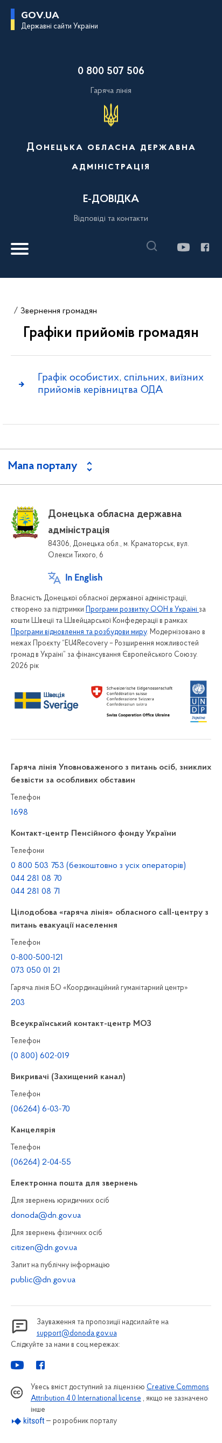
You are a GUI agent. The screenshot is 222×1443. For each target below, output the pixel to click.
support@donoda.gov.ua (77, 1334)
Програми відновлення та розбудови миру (79, 632)
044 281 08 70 (36, 878)
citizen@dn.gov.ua (44, 1248)
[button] (155, 246)
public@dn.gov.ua (43, 1280)
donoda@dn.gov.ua (46, 1215)
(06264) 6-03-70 (40, 1109)
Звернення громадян (58, 311)
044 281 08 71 (35, 891)
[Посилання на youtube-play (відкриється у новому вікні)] (183, 247)
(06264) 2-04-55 (41, 1162)
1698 (19, 812)
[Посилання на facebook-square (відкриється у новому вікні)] (204, 247)
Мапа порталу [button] (43, 466)
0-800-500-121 (37, 957)
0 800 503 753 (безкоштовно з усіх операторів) (98, 866)
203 (18, 1003)
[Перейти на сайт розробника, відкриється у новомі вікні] (28, 1421)
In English (83, 578)
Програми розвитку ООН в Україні (142, 610)
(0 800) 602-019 (40, 1056)
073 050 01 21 (35, 970)
